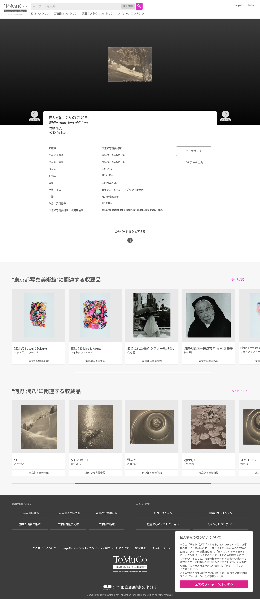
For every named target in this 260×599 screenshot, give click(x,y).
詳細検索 (128, 6)
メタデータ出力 (193, 162)
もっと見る (238, 279)
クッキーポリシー (162, 548)
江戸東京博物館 (30, 513)
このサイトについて (44, 548)
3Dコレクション (40, 13)
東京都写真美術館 (106, 513)
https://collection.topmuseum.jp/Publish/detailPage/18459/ (132, 210)
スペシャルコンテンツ (131, 13)
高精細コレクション (65, 13)
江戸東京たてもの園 (68, 513)
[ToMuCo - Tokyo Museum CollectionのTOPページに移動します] (15, 9)
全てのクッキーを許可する (214, 584)
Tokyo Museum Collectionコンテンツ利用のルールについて (95, 548)
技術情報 (140, 548)
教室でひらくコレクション (98, 13)
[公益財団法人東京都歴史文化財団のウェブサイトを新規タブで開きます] (130, 588)
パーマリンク (194, 151)
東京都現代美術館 (30, 524)
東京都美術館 (107, 524)
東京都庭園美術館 (68, 524)
